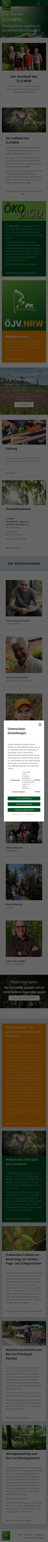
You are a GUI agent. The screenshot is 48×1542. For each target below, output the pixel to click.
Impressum (29, 814)
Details (37, 780)
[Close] (40, 724)
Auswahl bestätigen (24, 810)
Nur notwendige (24, 804)
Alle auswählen (24, 798)
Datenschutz (17, 814)
